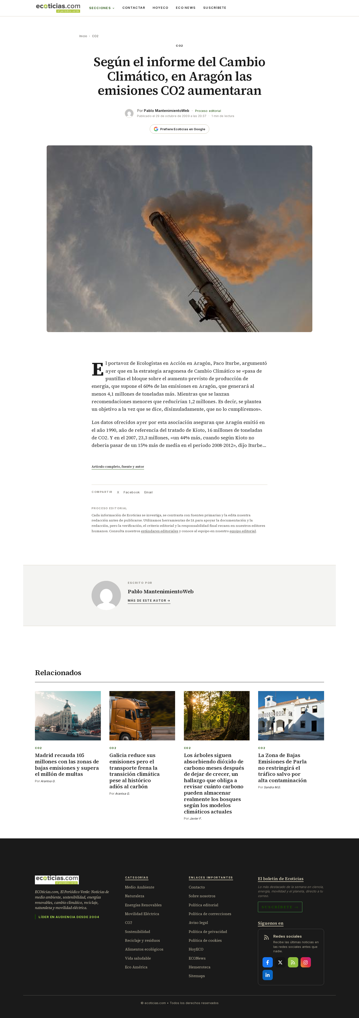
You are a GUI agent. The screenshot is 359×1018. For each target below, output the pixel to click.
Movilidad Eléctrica (142, 913)
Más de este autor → (149, 600)
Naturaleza (134, 896)
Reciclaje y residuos (142, 940)
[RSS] (293, 962)
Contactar (133, 8)
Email (148, 492)
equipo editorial (243, 531)
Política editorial (203, 905)
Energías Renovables (143, 905)
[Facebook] (268, 962)
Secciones (100, 8)
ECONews (197, 958)
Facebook (132, 492)
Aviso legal (198, 922)
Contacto (197, 887)
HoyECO (161, 8)
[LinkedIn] (268, 975)
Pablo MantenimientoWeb (166, 110)
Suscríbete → (280, 907)
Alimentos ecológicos (144, 949)
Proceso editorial (208, 111)
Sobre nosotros (202, 896)
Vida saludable (138, 958)
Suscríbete (215, 8)
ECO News (186, 8)
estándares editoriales (159, 531)
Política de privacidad (208, 931)
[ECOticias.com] (58, 8)
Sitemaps (197, 975)
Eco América (136, 967)
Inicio (83, 36)
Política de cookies (205, 940)
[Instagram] (306, 962)
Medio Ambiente (139, 887)
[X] (280, 962)
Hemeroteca (200, 967)
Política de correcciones (210, 913)
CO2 (95, 36)
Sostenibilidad (137, 931)
